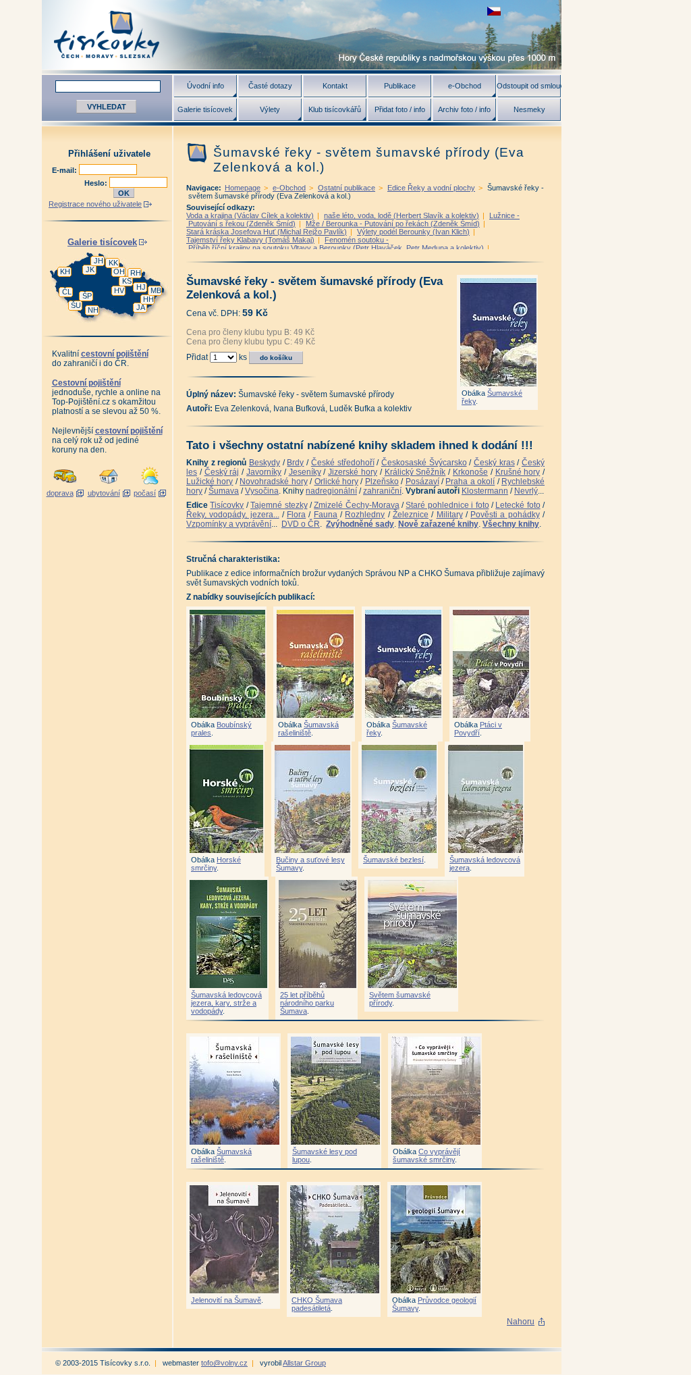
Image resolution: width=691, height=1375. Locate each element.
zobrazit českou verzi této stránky (493, 11)
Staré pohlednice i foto (447, 505)
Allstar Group (304, 1363)
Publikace (400, 86)
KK (113, 263)
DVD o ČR (300, 524)
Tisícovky (227, 505)
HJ (141, 287)
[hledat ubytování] (108, 485)
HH (148, 299)
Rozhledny (365, 514)
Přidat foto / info (400, 109)
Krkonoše (470, 472)
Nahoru (520, 1321)
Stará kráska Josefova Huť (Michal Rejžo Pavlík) (266, 232)
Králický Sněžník (415, 472)
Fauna (325, 514)
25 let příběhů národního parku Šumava (307, 1003)
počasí (145, 493)
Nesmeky (529, 109)
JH (98, 261)
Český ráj (222, 472)
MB (155, 290)
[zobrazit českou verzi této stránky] (493, 11)
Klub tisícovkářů (334, 109)
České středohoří (343, 462)
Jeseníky (305, 472)
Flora (296, 514)
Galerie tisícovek (205, 109)
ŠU (76, 305)
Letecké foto (517, 505)
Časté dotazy (270, 86)
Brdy (295, 462)
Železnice (411, 514)
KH (65, 271)
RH (135, 273)
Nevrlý (526, 491)
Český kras (494, 462)
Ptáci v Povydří (478, 729)
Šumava (224, 491)
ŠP (87, 296)
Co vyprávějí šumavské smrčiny (426, 1155)
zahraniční (382, 491)
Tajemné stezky (278, 505)
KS (127, 281)
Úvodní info (205, 86)
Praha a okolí (470, 481)
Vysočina (262, 491)
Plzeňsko (382, 481)
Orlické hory (336, 481)
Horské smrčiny (216, 864)
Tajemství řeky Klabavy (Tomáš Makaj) (250, 240)
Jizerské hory (352, 472)
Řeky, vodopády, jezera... (232, 514)
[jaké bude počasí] (150, 485)
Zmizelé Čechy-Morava (356, 505)
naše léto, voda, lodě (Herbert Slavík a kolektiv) (401, 215)
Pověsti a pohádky (505, 514)
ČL (67, 292)
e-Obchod (464, 86)
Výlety (270, 109)
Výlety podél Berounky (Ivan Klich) (413, 232)
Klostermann (485, 491)
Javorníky (263, 472)
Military (450, 514)
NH (93, 310)
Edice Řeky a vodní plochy (431, 188)
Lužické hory (209, 481)
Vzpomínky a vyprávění (228, 524)
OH (119, 271)
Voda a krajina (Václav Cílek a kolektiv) (250, 215)
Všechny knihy (510, 524)
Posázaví (422, 481)
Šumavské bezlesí (393, 860)
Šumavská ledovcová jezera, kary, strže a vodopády (226, 1003)
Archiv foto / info (464, 109)
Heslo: (96, 183)
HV (119, 290)
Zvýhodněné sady (360, 524)
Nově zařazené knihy (438, 524)
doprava (60, 493)
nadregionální (331, 491)
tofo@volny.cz (224, 1363)
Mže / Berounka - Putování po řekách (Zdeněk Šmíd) (393, 223)
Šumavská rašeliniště (308, 729)
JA (140, 307)
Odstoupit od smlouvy (529, 86)
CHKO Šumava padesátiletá (317, 1304)
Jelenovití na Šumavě (226, 1300)
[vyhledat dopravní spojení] (65, 485)
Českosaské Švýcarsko (424, 462)
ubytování (104, 493)
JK (90, 269)
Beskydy (264, 462)
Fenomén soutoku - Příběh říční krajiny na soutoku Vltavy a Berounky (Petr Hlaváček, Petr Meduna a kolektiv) (335, 244)
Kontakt (335, 86)
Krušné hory (518, 472)
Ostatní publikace (346, 188)
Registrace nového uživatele (95, 204)
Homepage (242, 188)
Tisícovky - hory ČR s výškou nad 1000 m (301, 35)
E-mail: (65, 170)
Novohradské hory (273, 481)
